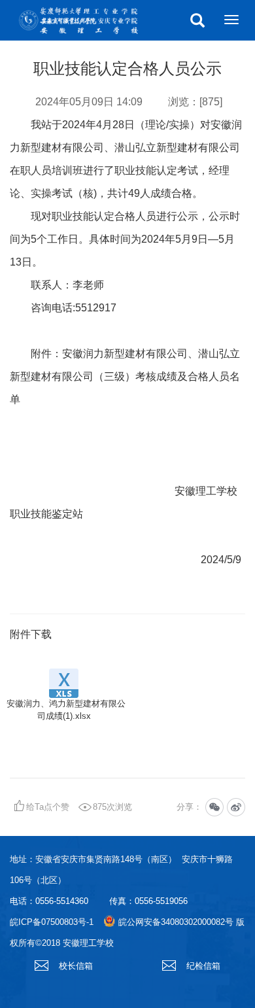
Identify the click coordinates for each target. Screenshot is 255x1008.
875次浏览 (112, 807)
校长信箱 (74, 966)
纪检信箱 (202, 966)
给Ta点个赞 (47, 807)
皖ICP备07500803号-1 (52, 922)
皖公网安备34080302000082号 (175, 922)
